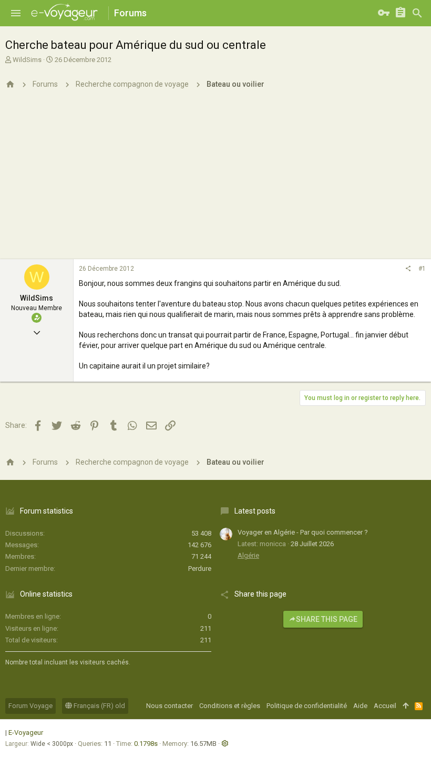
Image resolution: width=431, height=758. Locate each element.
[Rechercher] (417, 13)
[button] (15, 13)
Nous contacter (169, 706)
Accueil (385, 706)
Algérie (248, 555)
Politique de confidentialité (306, 706)
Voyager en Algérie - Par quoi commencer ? (303, 532)
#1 (422, 268)
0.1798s (146, 743)
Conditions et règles (229, 706)
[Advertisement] (215, 180)
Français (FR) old (98, 706)
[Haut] (405, 706)
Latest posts (254, 511)
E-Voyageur (25, 732)
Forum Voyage (30, 706)
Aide (360, 706)
